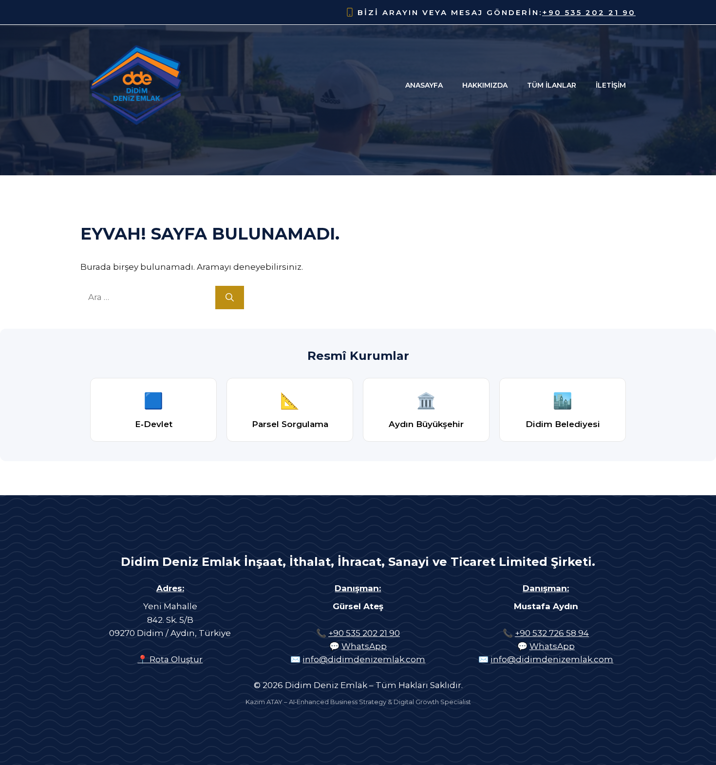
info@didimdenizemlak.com (363, 659)
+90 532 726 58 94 (552, 633)
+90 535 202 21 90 (589, 12)
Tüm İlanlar (551, 85)
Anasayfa (424, 85)
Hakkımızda (485, 85)
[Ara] (229, 297)
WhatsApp (364, 646)
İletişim (611, 85)
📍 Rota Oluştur (170, 659)
